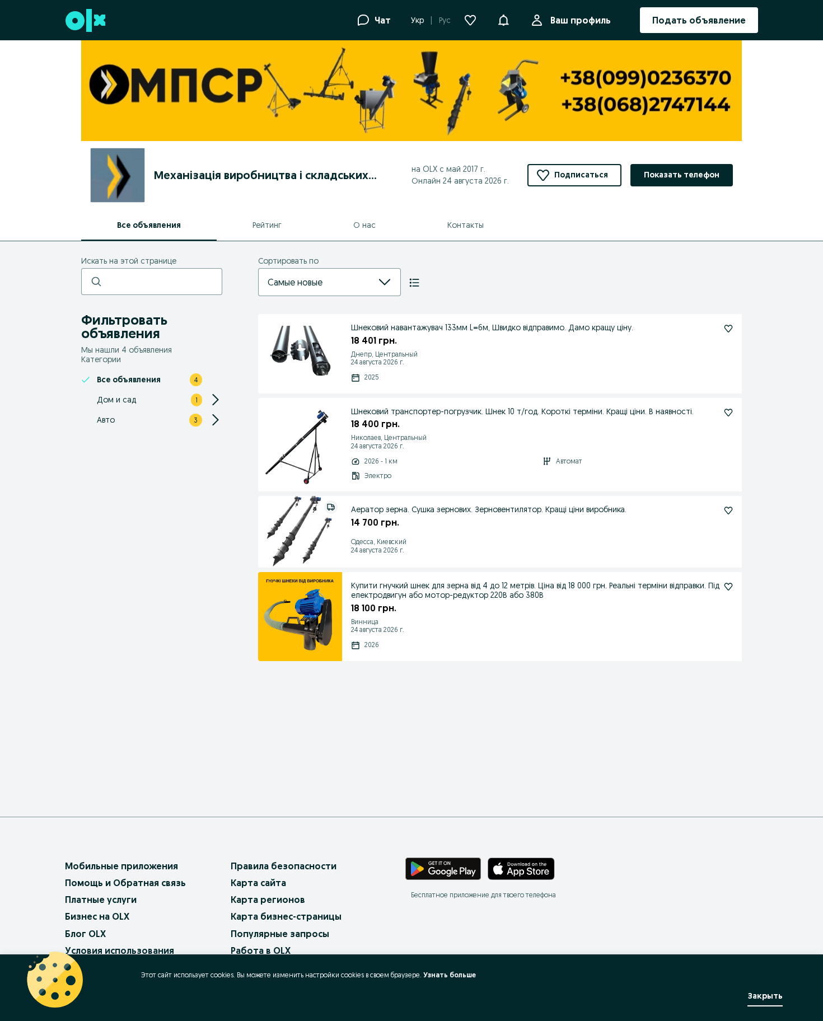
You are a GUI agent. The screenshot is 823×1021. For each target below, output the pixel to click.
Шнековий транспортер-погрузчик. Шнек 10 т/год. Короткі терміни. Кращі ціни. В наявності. (522, 411)
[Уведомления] (503, 20)
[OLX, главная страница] (85, 20)
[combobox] (316, 282)
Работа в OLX (261, 950)
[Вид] (414, 282)
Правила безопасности (283, 866)
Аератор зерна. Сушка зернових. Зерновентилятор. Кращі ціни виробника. (488, 509)
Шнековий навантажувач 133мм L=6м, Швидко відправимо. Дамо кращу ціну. (492, 327)
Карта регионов (268, 899)
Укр (417, 20)
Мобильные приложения (121, 866)
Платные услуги (101, 899)
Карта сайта (258, 882)
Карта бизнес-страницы (286, 916)
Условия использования (119, 950)
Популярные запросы (280, 933)
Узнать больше (449, 975)
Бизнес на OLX (97, 916)
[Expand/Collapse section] (215, 399)
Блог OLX (85, 933)
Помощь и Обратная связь (125, 882)
